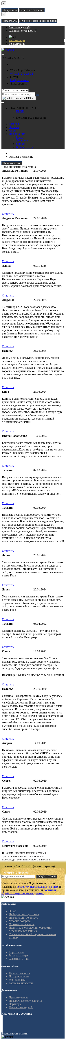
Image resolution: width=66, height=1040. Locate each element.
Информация (17, 133)
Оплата (20, 143)
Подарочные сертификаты (25, 1000)
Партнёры (15, 1004)
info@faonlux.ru (19, 80)
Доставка (22, 140)
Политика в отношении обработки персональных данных (30, 929)
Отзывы (14, 127)
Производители (18, 997)
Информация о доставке (24, 914)
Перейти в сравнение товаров (38, 20)
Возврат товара (18, 955)
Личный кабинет (19, 973)
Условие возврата (20, 921)
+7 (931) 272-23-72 (21, 73)
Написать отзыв (12, 163)
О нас (19, 137)
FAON (20, 111)
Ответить (8, 213)
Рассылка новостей (21, 983)
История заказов (19, 976)
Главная (14, 123)
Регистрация (17, 43)
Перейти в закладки (31, 10)
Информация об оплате (23, 917)
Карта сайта (16, 952)
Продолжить (10, 10)
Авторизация (17, 40)
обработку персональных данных (37, 886)
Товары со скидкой (21, 1007)
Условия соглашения (21, 924)
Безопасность (24, 147)
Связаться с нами (19, 958)
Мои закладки (17, 979)
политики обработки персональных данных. (28, 891)
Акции (13, 130)
